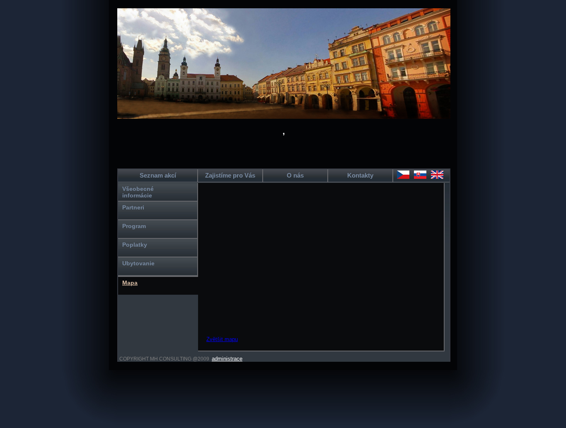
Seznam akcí (158, 175)
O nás (295, 175)
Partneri (133, 207)
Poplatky (134, 244)
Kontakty (360, 175)
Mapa (130, 282)
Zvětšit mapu (222, 339)
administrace (227, 359)
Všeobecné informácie (138, 192)
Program (134, 226)
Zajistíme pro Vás (230, 175)
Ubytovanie (138, 263)
